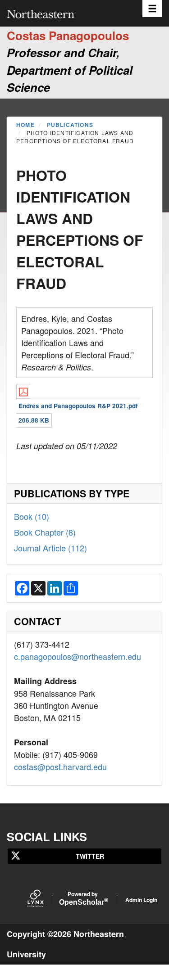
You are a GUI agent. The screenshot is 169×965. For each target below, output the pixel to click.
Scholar (82, 899)
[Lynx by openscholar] (43, 899)
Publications (70, 125)
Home (25, 125)
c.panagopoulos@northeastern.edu (77, 656)
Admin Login (141, 900)
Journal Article (50, 548)
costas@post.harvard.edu (60, 766)
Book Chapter (45, 532)
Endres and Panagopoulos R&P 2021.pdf (78, 405)
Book (31, 516)
